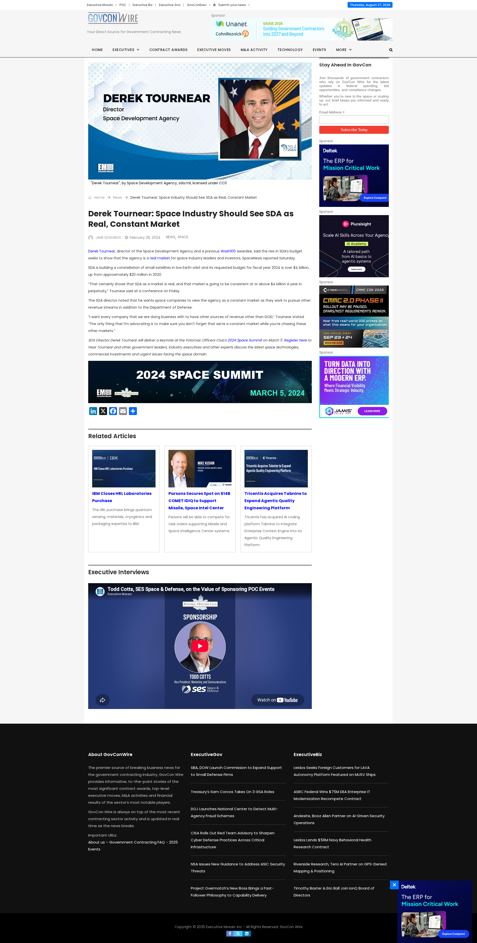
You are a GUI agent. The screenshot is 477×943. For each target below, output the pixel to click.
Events (319, 49)
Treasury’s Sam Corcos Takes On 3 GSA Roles (232, 791)
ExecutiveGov (206, 754)
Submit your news (232, 5)
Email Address (332, 112)
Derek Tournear (101, 251)
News (117, 197)
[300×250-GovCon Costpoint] (354, 175)
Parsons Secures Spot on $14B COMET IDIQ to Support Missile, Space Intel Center (199, 501)
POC (122, 5)
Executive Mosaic (100, 5)
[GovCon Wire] (113, 19)
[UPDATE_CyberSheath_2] (354, 316)
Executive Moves (214, 49)
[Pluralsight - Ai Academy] (354, 246)
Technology (290, 49)
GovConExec (196, 5)
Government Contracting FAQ (137, 842)
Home (97, 49)
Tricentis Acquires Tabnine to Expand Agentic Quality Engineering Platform (275, 501)
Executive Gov (170, 5)
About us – (98, 842)
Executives (123, 49)
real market (160, 258)
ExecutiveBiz (308, 754)
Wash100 (228, 251)
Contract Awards (168, 49)
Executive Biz (143, 5)
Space (183, 237)
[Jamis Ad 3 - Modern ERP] (354, 387)
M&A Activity (254, 49)
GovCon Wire (291, 926)
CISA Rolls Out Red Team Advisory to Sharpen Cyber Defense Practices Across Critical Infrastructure (233, 839)
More (341, 49)
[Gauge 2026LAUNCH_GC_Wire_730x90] (302, 29)
